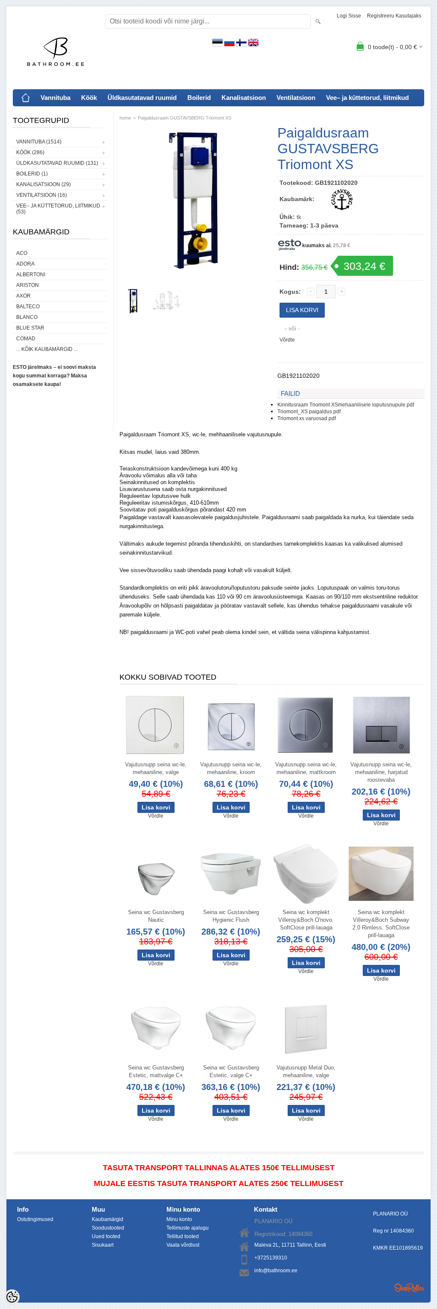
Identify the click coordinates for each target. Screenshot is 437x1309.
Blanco (27, 317)
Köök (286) (30, 152)
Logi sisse (349, 16)
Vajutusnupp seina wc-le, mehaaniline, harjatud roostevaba (381, 772)
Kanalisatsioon (243, 97)
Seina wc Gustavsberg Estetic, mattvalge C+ (156, 1071)
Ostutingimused (35, 1219)
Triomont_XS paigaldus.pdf (309, 412)
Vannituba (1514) (38, 142)
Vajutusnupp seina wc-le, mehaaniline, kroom (231, 768)
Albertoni (30, 275)
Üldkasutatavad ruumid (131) (57, 163)
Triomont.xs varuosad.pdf (306, 418)
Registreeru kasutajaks (394, 16)
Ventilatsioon (296, 97)
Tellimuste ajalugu (187, 1228)
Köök (89, 97)
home (125, 117)
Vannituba (55, 97)
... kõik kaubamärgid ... (47, 349)
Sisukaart (103, 1245)
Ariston (27, 285)
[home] (25, 97)
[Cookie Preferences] (12, 1297)
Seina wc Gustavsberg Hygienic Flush (231, 916)
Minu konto (179, 1219)
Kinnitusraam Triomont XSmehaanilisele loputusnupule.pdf (345, 405)
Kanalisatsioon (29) (43, 184)
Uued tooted (106, 1236)
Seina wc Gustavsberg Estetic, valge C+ (231, 1071)
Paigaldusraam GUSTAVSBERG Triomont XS (184, 117)
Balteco (28, 307)
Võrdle (287, 340)
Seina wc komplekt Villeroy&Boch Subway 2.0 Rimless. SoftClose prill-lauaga (381, 923)
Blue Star (30, 328)
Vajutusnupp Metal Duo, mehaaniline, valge (306, 1071)
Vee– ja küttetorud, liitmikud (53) (58, 209)
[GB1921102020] (133, 301)
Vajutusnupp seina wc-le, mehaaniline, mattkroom (306, 768)
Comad (25, 339)
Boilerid (199, 97)
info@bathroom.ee (275, 1271)
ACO (21, 253)
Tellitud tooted (182, 1236)
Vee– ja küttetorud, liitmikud (367, 97)
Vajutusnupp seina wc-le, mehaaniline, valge (155, 768)
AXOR (23, 296)
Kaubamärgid (107, 1219)
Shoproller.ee (409, 1287)
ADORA (25, 264)
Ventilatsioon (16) (41, 195)
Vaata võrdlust (182, 1245)
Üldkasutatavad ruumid (142, 97)
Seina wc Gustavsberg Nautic (156, 916)
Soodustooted (108, 1228)
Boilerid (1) (32, 174)
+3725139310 (270, 1258)
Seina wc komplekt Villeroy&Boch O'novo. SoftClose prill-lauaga (306, 920)
